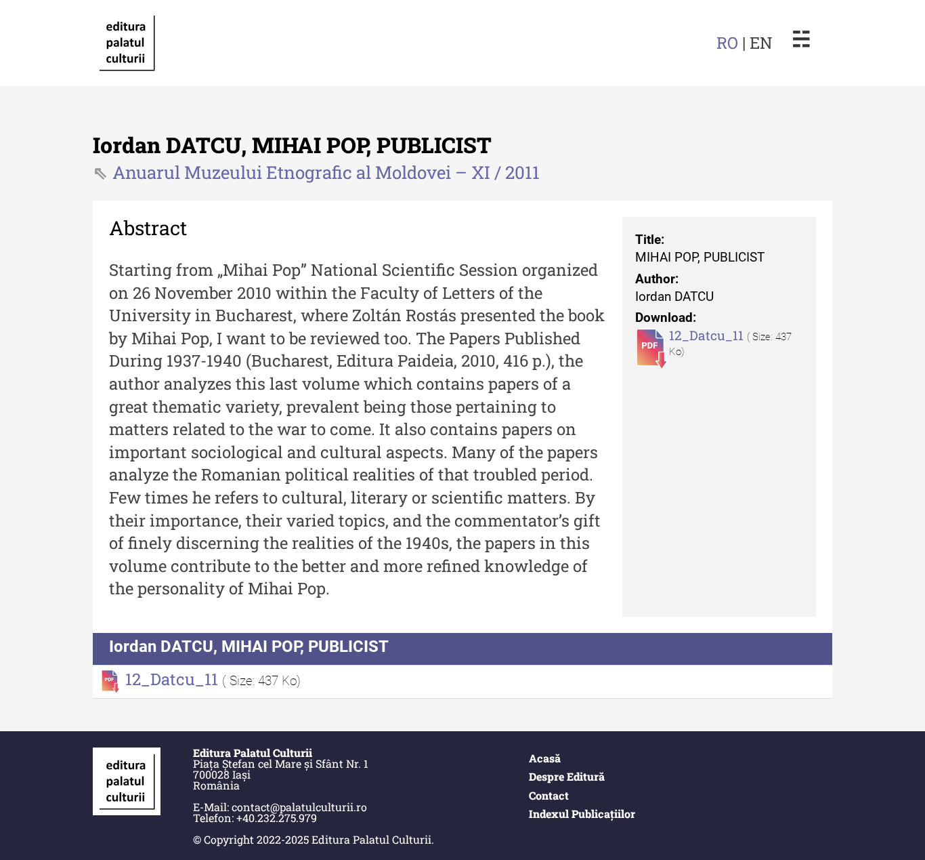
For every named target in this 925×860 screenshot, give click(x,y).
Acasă (545, 758)
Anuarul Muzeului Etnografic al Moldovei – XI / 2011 (326, 172)
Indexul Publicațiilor (582, 813)
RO (727, 43)
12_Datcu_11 (708, 335)
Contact (549, 795)
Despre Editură (567, 776)
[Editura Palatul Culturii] (126, 43)
